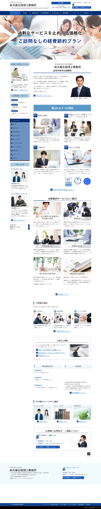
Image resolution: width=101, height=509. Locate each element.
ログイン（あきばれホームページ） (92, 507)
